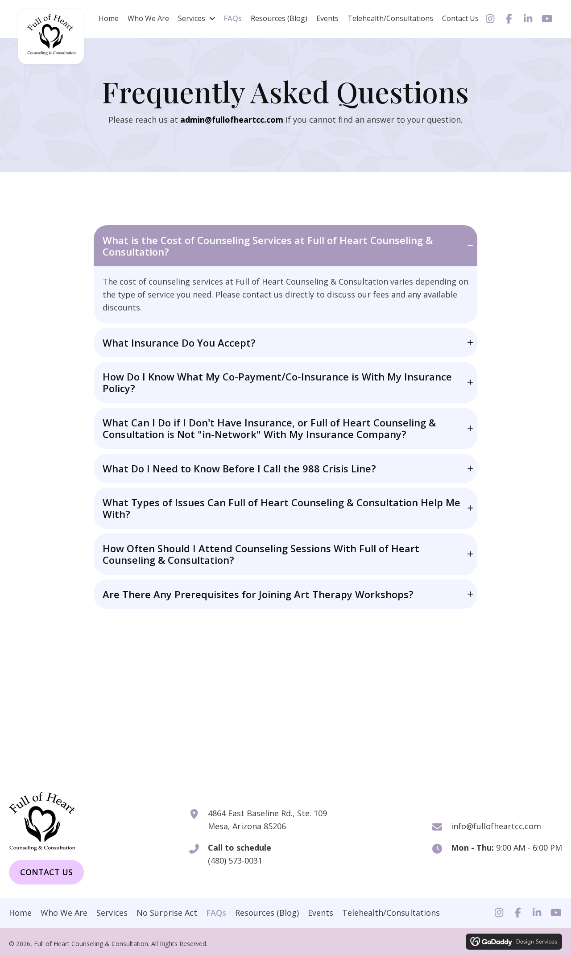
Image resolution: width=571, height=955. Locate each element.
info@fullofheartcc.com (496, 826)
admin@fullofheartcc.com (231, 119)
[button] (490, 19)
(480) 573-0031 (235, 860)
